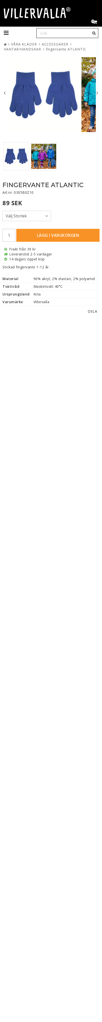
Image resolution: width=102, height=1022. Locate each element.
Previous (5, 93)
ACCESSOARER (55, 44)
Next (97, 93)
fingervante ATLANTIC (66, 49)
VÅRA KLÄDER (24, 44)
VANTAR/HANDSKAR (22, 49)
